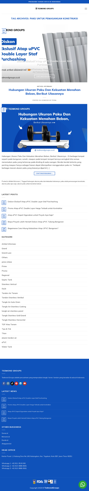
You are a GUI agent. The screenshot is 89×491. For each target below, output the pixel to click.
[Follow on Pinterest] (16, 384)
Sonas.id (5, 433)
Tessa (54, 100)
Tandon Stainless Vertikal (13, 297)
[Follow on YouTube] (25, 384)
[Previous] (6, 53)
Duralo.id (5, 440)
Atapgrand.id (6, 444)
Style (4, 288)
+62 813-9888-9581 (19, 468)
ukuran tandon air (9, 338)
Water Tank (7, 347)
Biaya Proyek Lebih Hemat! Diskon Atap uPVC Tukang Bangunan (36, 222)
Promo (4, 271)
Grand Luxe (6, 253)
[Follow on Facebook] (4, 384)
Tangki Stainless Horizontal (13, 320)
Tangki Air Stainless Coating (14, 306)
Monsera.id (6, 437)
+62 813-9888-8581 (19, 466)
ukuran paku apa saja (9, 184)
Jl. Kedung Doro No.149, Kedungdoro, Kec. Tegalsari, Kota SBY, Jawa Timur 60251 (42, 456)
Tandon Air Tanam (10, 293)
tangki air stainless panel (12, 311)
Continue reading (44, 76)
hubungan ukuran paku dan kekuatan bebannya (43, 181)
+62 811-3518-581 (19, 463)
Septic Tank (7, 280)
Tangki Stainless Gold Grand (14, 315)
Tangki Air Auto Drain (11, 302)
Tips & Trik (6, 329)
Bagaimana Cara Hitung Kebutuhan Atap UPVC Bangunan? (33, 228)
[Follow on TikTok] (12, 384)
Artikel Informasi (44, 86)
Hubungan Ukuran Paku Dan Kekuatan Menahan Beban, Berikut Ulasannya (44, 91)
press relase (7, 262)
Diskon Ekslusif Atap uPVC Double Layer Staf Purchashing (33, 202)
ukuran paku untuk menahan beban (29, 184)
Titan (4, 333)
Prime (4, 266)
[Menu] (85, 8)
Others (5, 257)
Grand (4, 248)
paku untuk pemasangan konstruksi (73, 181)
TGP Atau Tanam (9, 324)
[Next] (83, 53)
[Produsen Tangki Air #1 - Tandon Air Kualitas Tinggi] (44, 9)
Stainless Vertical (9, 284)
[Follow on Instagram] (8, 384)
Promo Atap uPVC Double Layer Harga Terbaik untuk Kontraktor (35, 208)
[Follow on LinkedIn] (20, 384)
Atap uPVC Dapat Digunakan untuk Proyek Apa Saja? (31, 215)
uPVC (4, 342)
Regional (5, 275)
